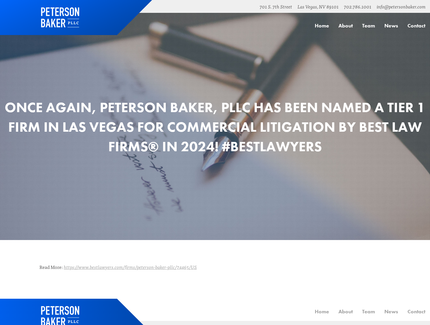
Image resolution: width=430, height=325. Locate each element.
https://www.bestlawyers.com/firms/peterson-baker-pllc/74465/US (130, 267)
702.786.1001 (357, 6)
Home (60, 17)
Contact (416, 25)
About (345, 25)
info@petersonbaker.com (401, 6)
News (391, 25)
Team (368, 25)
